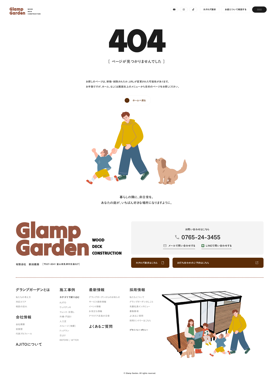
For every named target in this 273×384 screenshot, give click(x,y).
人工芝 (63, 321)
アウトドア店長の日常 (99, 316)
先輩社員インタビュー (140, 306)
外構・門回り (66, 316)
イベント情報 (95, 306)
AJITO (63, 302)
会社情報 (23, 317)
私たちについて (137, 297)
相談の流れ (21, 306)
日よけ (63, 335)
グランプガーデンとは (33, 290)
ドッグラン (64, 330)
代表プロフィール (24, 333)
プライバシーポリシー (139, 330)
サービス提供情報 (97, 302)
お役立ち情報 (95, 311)
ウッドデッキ (65, 307)
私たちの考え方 (23, 297)
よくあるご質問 (101, 326)
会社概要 (20, 324)
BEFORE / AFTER (69, 340)
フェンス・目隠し (67, 312)
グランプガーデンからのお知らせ (104, 297)
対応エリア (21, 302)
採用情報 (137, 290)
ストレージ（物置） (68, 326)
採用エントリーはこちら (140, 320)
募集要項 (134, 311)
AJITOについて (29, 344)
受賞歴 (19, 329)
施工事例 (67, 290)
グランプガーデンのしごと (141, 302)
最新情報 (97, 290)
